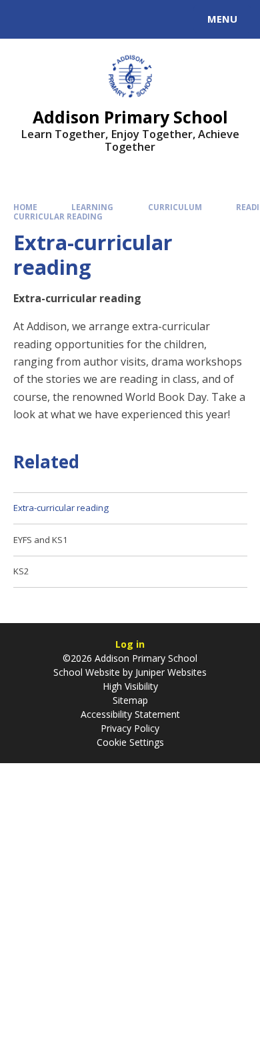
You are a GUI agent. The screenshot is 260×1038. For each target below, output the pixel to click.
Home (25, 207)
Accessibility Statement (130, 714)
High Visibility (130, 686)
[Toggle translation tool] (58, 19)
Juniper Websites (170, 672)
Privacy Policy (130, 728)
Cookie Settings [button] (130, 742)
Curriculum (175, 207)
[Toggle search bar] (25, 19)
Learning (92, 207)
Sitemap (130, 700)
